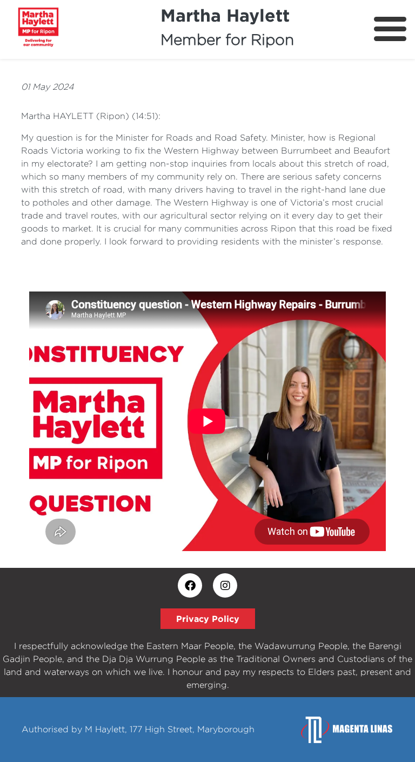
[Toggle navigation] (390, 29)
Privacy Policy (207, 619)
